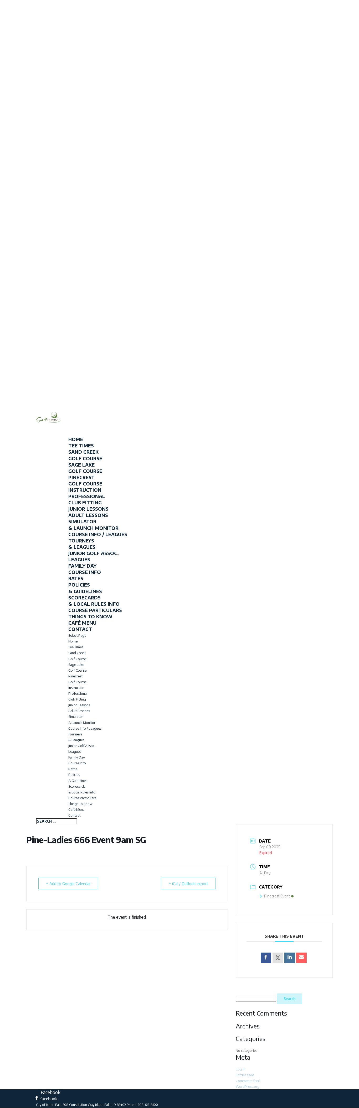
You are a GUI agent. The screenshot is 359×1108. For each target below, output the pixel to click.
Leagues (79, 559)
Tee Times (75, 647)
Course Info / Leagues (97, 534)
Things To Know (90, 616)
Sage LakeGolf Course (85, 468)
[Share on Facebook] (266, 958)
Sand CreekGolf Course (85, 455)
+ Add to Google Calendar (68, 883)
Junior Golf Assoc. (93, 553)
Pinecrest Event (277, 896)
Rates (75, 578)
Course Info (84, 572)
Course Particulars (95, 610)
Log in (240, 1069)
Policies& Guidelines (85, 588)
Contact (74, 815)
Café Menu (76, 809)
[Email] (301, 958)
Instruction (76, 688)
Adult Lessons (88, 515)
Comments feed (248, 1081)
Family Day (82, 566)
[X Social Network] (278, 958)
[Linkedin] (289, 958)
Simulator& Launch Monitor (93, 524)
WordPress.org (247, 1086)
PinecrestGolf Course (85, 480)
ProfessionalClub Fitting (86, 499)
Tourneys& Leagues (81, 543)
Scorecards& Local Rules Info (94, 600)
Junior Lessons (88, 509)
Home (73, 641)
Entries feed (245, 1075)
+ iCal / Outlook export (188, 883)
